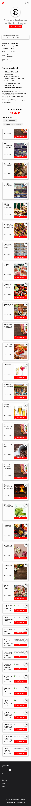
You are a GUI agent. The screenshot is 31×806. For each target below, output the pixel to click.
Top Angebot (16, 26)
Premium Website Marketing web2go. (15, 799)
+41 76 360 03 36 (10, 120)
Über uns (4, 780)
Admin (3, 786)
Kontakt (4, 783)
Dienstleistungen (6, 773)
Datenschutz (5, 777)
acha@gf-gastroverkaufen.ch (13, 124)
